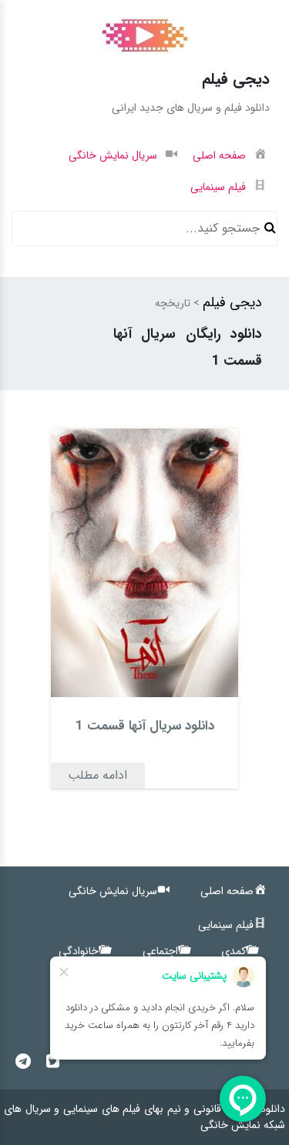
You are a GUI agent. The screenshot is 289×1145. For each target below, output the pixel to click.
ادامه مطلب (97, 775)
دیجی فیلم (232, 302)
